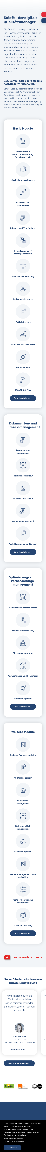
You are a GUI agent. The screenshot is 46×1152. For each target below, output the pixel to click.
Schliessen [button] (12, 1148)
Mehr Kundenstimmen (18, 1063)
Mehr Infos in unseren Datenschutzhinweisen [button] (14, 1139)
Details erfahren (22, 398)
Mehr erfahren (18, 1049)
